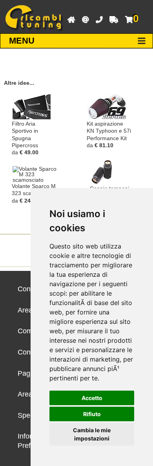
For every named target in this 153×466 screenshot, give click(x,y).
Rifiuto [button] (92, 414)
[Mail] (83, 19)
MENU (22, 41)
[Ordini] (112, 19)
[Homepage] (69, 19)
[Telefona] (97, 19)
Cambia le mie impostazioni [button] (92, 434)
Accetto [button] (92, 398)
